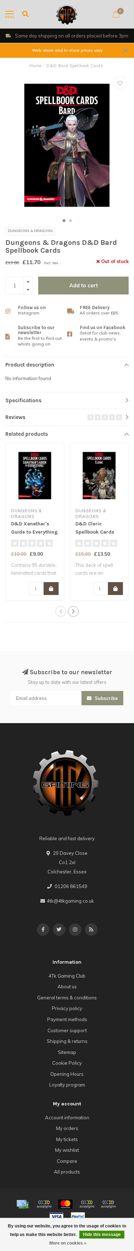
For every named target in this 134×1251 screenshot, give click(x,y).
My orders (67, 1128)
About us (67, 986)
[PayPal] (87, 1204)
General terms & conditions (67, 997)
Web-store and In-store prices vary (67, 50)
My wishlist (67, 1150)
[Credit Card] (22, 1204)
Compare (67, 1161)
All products (67, 1172)
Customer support (67, 1030)
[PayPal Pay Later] (108, 1204)
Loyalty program (67, 1085)
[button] (64, 220)
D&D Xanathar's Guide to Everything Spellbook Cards (34, 532)
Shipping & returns (67, 1041)
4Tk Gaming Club (67, 976)
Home (35, 65)
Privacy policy (67, 1008)
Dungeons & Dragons (30, 230)
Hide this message (102, 1234)
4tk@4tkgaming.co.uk (70, 901)
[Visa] (56, 1216)
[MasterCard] (65, 1204)
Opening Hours (67, 1074)
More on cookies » (67, 1243)
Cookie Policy (67, 1063)
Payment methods (67, 1019)
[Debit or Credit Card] (44, 1204)
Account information (67, 1117)
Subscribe (105, 698)
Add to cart (83, 285)
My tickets (67, 1139)
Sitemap (67, 1052)
